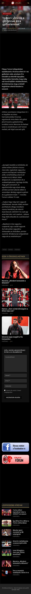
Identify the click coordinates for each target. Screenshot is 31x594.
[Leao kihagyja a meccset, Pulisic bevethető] (6, 552)
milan (4, 249)
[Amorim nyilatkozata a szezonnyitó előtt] (6, 543)
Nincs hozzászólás (10, 30)
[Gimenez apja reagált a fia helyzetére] (15, 325)
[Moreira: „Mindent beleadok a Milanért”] (15, 269)
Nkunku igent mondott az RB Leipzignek (18, 532)
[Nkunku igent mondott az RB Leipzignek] (6, 532)
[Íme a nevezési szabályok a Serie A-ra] (6, 573)
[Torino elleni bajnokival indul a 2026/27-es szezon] (6, 512)
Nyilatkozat (7, 13)
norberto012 (12, 28)
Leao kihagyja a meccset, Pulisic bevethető (19, 552)
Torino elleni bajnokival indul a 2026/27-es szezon (19, 512)
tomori (11, 249)
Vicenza (17, 249)
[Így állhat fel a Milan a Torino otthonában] (6, 523)
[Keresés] (28, 3)
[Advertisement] (15, 49)
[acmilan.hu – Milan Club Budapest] (16, 3)
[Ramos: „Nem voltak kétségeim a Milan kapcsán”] (15, 297)
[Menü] (3, 3)
